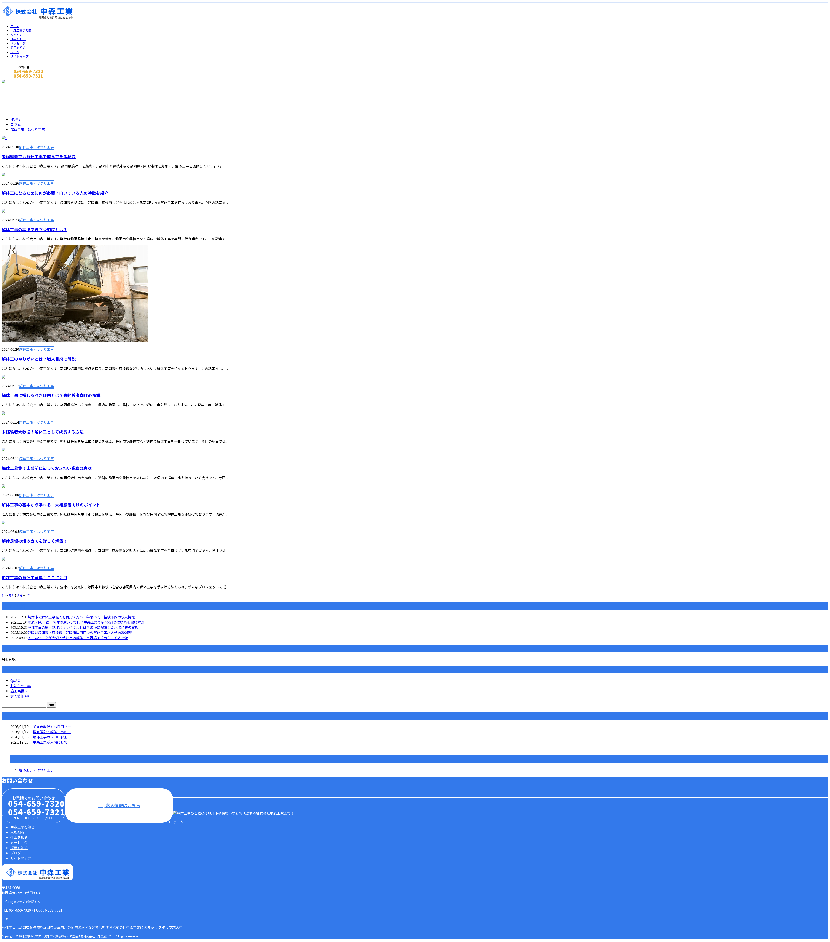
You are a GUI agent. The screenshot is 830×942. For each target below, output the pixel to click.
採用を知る (18, 47)
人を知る (16, 34)
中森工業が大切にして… (52, 742)
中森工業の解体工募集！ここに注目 (34, 577)
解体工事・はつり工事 (49, 97)
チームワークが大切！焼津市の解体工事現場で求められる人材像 (78, 637)
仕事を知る (18, 39)
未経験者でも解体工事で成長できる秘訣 (39, 156)
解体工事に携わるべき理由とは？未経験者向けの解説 (51, 395)
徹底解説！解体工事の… (52, 731)
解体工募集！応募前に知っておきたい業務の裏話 (47, 468)
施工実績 (18, 690)
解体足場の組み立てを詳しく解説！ (34, 541)
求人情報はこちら (122, 805)
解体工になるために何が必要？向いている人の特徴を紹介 (55, 193)
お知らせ (20, 685)
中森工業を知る (21, 30)
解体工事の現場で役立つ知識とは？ (34, 229)
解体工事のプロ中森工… (52, 736)
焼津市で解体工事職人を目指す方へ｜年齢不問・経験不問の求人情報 (81, 616)
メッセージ (18, 43)
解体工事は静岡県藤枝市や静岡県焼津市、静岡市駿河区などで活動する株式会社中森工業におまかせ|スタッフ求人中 (92, 927)
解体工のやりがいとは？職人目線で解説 (39, 359)
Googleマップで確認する (22, 901)
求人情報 (19, 696)
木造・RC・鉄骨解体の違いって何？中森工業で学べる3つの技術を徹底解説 (86, 622)
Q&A (15, 680)
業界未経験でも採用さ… (52, 726)
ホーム (14, 26)
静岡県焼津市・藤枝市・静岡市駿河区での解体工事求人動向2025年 (80, 632)
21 (29, 595)
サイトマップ (19, 56)
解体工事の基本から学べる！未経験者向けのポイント (51, 504)
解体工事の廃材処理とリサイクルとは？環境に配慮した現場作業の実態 (83, 627)
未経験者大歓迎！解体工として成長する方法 (43, 432)
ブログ (14, 52)
